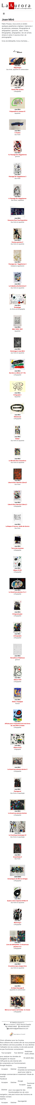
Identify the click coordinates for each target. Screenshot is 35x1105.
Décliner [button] (13, 1069)
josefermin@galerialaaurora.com (18, 1028)
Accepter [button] (4, 1069)
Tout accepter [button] (6, 1053)
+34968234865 (12, 1026)
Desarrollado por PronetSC (19, 1034)
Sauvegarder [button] (22, 1101)
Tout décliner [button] (18, 1053)
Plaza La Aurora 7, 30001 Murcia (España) (18, 1024)
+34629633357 (24, 1026)
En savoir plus (29, 1058)
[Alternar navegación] (4, 13)
